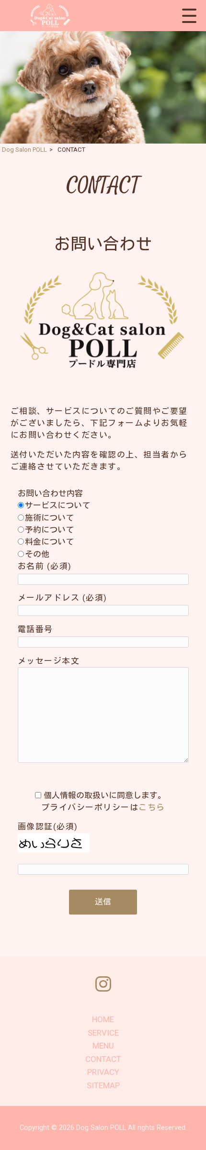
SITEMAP (103, 1085)
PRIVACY (103, 1072)
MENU (103, 1045)
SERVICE (103, 1033)
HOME (103, 1019)
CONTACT (103, 1059)
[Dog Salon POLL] (49, 15)
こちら (151, 807)
